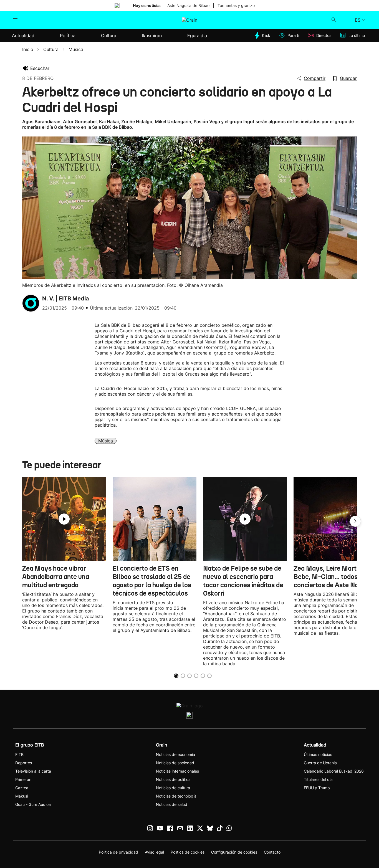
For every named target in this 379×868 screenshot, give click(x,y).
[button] (355, 521)
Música (105, 441)
